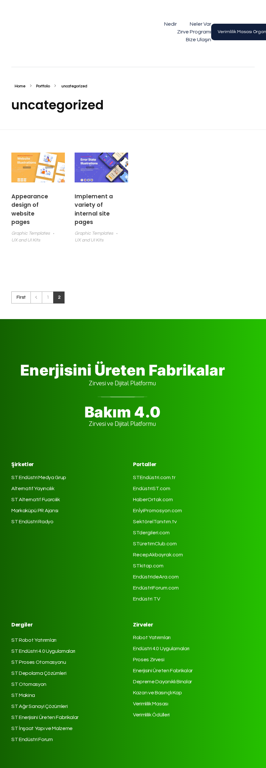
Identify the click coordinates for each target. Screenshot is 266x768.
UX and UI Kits (25, 240)
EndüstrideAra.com (156, 576)
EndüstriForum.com (156, 587)
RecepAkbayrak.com (158, 554)
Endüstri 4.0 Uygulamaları (161, 648)
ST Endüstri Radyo (32, 521)
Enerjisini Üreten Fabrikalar (163, 670)
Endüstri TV (146, 598)
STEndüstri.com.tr (154, 477)
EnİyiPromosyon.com (157, 510)
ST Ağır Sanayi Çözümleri (39, 706)
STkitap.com (148, 565)
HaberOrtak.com (153, 499)
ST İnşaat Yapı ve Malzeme (42, 728)
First (21, 297)
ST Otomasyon (28, 684)
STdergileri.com (151, 532)
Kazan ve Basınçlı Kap (157, 692)
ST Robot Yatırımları (33, 640)
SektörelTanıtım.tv (155, 521)
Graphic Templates (30, 233)
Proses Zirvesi (148, 659)
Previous (36, 297)
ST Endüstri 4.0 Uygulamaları (43, 651)
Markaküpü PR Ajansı (34, 510)
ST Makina (23, 695)
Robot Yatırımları (152, 637)
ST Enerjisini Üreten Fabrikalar (45, 717)
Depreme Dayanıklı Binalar (162, 681)
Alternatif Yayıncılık (32, 488)
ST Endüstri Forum (32, 739)
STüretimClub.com (155, 543)
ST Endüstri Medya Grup (38, 477)
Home (20, 86)
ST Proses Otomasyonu (38, 662)
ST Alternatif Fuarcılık (35, 499)
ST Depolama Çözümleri (38, 673)
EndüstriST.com (151, 488)
